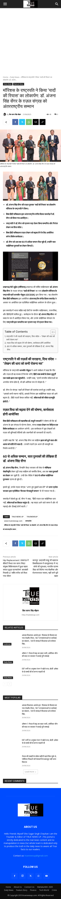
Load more (29, 771)
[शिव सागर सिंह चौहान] (5, 114)
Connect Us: (29, 887)
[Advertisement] (30, 43)
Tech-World (44, 890)
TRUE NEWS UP (18, 517)
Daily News (14, 77)
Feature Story (18, 84)
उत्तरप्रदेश (28, 521)
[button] (5, 4)
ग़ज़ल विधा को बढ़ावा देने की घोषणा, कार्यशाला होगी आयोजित (28, 343)
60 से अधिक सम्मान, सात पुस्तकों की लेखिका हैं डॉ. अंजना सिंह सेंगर (30, 348)
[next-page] (9, 684)
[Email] (36, 122)
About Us (18, 887)
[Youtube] (46, 876)
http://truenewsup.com (30, 615)
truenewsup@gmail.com (36, 855)
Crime (54, 890)
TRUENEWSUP (32, 517)
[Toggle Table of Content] (51, 332)
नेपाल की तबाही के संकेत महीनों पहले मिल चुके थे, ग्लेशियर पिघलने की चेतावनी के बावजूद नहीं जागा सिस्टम (39, 759)
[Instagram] (22, 876)
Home (5, 77)
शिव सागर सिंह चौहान (15, 114)
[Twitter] (22, 122)
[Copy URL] (42, 122)
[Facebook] (15, 122)
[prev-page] (5, 684)
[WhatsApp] (29, 122)
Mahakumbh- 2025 (45, 887)
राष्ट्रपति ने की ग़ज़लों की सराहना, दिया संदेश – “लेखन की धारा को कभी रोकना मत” (30, 338)
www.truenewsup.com (13, 521)
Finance (33, 890)
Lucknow (7, 644)
